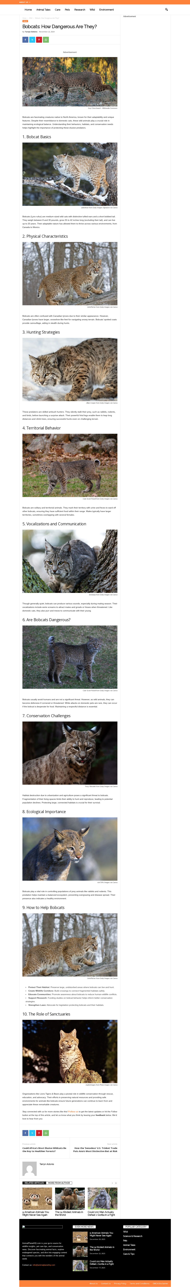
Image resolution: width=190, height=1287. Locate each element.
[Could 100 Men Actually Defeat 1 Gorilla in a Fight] (102, 1199)
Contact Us (106, 1283)
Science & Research (132, 1236)
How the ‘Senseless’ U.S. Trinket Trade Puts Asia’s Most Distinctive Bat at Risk (95, 1150)
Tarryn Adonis (31, 32)
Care (57, 9)
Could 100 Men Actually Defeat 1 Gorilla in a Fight (101, 1213)
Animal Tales (43, 9)
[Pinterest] (39, 40)
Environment (106, 9)
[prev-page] (112, 1183)
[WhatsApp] (46, 40)
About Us (23, 2)
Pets (67, 9)
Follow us (73, 1111)
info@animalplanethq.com (44, 1265)
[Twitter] (32, 40)
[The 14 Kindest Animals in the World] (70, 1199)
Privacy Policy (120, 1283)
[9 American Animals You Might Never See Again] (37, 1199)
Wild (92, 9)
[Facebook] (25, 40)
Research (79, 9)
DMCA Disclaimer (160, 1283)
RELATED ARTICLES (34, 1183)
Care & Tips (128, 1254)
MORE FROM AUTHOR (59, 1183)
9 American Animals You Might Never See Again (35, 1213)
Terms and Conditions (139, 1283)
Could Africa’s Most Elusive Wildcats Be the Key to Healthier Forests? (44, 1150)
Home (28, 9)
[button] (166, 9)
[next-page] (115, 1183)
